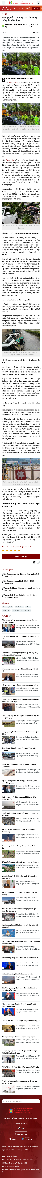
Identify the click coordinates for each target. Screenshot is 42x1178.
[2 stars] (7, 551)
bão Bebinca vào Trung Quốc (22, 610)
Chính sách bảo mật (32, 1118)
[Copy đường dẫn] (38, 32)
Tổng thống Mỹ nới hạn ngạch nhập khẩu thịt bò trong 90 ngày (20, 717)
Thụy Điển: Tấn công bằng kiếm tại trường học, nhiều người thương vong (20, 654)
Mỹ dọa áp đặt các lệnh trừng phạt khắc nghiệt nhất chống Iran (19, 782)
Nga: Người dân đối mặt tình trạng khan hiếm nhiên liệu (19, 749)
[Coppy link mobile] (38, 562)
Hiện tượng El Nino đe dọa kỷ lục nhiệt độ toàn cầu (19, 847)
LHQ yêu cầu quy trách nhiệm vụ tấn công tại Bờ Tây (20, 637)
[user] (38, 3)
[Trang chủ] (14, 8)
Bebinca (28, 607)
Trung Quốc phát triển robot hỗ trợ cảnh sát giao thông (20, 733)
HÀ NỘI (28, 8)
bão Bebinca (13, 83)
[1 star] (3, 551)
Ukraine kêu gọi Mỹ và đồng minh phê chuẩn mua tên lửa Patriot (21, 942)
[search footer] (4, 1101)
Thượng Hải (10, 160)
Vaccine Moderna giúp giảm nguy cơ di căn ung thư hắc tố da (20, 1082)
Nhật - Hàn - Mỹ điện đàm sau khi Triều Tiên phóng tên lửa (19, 798)
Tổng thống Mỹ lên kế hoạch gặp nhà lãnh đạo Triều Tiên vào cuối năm (19, 1052)
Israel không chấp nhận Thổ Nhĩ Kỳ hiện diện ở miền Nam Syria (20, 959)
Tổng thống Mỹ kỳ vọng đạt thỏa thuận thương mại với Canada (19, 621)
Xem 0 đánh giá (21, 557)
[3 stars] (11, 551)
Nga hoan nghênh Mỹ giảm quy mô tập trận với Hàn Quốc (20, 926)
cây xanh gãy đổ (7, 607)
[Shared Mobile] (34, 32)
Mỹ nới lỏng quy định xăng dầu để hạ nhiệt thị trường (19, 893)
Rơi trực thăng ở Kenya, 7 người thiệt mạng (18, 1037)
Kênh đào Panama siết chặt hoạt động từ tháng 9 (20, 862)
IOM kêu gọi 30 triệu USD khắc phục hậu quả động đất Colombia (19, 910)
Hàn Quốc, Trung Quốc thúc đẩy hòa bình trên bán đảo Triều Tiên (19, 989)
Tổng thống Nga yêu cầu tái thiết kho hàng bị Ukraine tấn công (19, 1005)
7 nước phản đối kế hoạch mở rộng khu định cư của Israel (20, 814)
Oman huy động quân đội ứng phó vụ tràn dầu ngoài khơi (19, 765)
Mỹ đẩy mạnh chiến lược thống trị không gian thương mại (19, 830)
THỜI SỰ (20, 8)
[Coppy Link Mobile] (38, 32)
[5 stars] (19, 551)
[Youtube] (23, 1128)
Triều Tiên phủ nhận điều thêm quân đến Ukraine (20, 1067)
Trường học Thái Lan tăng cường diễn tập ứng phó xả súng (21, 1021)
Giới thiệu (7, 1118)
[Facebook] (19, 1128)
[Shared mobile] (34, 562)
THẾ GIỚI (36, 8)
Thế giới (4, 14)
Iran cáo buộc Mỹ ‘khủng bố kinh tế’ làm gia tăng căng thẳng (20, 877)
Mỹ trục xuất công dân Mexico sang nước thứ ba (20, 685)
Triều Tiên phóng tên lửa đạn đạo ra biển (17, 974)
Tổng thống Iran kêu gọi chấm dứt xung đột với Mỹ (20, 670)
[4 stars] (15, 551)
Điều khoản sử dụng (18, 1118)
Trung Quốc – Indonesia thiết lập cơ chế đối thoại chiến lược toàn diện (20, 700)
